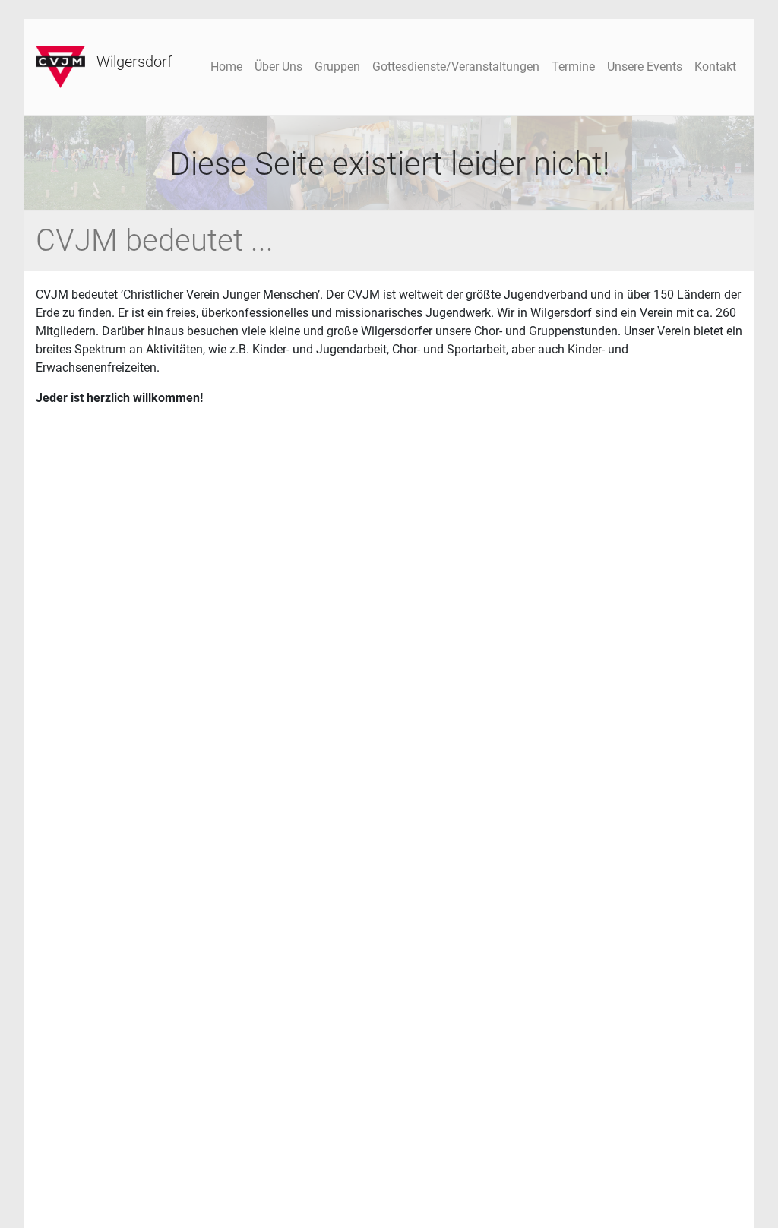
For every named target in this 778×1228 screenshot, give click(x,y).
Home (226, 66)
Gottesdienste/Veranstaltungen (455, 66)
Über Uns (278, 66)
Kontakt (715, 66)
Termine (573, 66)
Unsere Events (644, 66)
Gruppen (337, 66)
